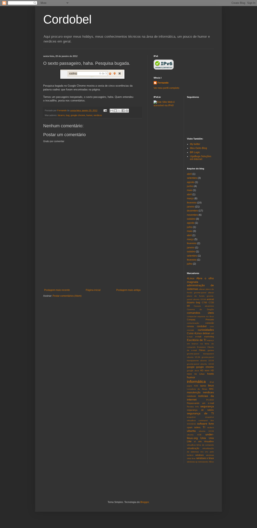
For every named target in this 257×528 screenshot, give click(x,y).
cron (212, 326)
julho (189, 227)
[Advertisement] (92, 259)
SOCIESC (191, 424)
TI (204, 427)
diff (212, 333)
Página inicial (93, 290)
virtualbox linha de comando (200, 445)
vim (200, 441)
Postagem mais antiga (128, 290)
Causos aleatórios (204, 306)
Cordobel (67, 19)
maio (189, 190)
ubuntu (191, 430)
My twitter (195, 144)
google (191, 367)
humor (89, 115)
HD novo (204, 370)
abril (189, 174)
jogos (189, 386)
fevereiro (192, 202)
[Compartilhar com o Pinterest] (127, 111)
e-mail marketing (204, 336)
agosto (190, 182)
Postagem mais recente (57, 290)
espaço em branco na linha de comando (200, 343)
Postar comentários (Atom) (67, 295)
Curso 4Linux (194, 333)
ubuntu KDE (194, 435)
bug (67, 115)
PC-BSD (210, 400)
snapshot (191, 417)
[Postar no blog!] (115, 111)
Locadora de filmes (197, 389)
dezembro (192, 210)
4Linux (190, 278)
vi (195, 441)
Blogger (144, 502)
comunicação (193, 323)
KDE (196, 386)
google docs (193, 370)
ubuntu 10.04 (206, 431)
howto (210, 373)
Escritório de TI (196, 340)
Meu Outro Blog (198, 148)
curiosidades (206, 329)
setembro (192, 178)
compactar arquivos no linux (200, 316)
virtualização (193, 448)
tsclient (210, 427)
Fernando (163, 82)
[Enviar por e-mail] (112, 111)
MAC (211, 389)
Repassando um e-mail (200, 403)
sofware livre (205, 423)
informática (196, 381)
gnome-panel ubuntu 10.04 (200, 364)
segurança (207, 406)
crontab (190, 330)
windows (199, 455)
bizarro (61, 115)
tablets (197, 427)
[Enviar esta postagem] (105, 110)
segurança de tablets (200, 410)
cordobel (202, 326)
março (190, 198)
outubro (191, 218)
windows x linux (205, 458)
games (211, 350)
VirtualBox (209, 441)
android (210, 299)
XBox (211, 462)
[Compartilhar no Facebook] (123, 111)
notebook (191, 396)
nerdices (98, 115)
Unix (203, 438)
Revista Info (193, 407)
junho (190, 186)
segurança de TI (200, 413)
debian (206, 333)
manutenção (194, 392)
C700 (204, 302)
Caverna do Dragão (200, 309)
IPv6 (212, 382)
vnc (202, 452)
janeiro (191, 206)
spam (189, 427)
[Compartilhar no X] (119, 111)
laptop (203, 385)
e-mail (189, 337)
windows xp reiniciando (197, 462)
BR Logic (195, 152)
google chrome (78, 115)
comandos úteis (200, 312)
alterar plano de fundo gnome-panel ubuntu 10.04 (200, 295)
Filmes (202, 350)
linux (211, 385)
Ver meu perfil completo (166, 88)
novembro (192, 214)
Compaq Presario (200, 319)
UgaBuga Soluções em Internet (200, 158)
